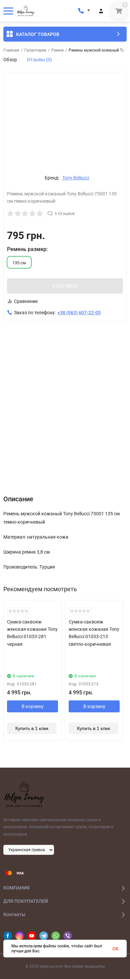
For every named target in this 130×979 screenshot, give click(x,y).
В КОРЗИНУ (65, 286)
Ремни (57, 50)
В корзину (33, 706)
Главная (11, 50)
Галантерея (35, 50)
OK (115, 948)
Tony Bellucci (75, 177)
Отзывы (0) (39, 59)
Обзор (10, 59)
